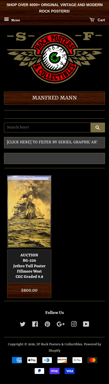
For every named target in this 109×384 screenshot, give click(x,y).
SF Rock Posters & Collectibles (59, 344)
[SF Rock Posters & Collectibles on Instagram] (74, 325)
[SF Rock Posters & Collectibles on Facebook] (35, 325)
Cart (101, 20)
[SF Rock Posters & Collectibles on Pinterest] (47, 325)
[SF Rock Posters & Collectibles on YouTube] (86, 325)
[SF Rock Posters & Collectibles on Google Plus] (61, 325)
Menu (15, 20)
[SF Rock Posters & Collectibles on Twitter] (23, 325)
